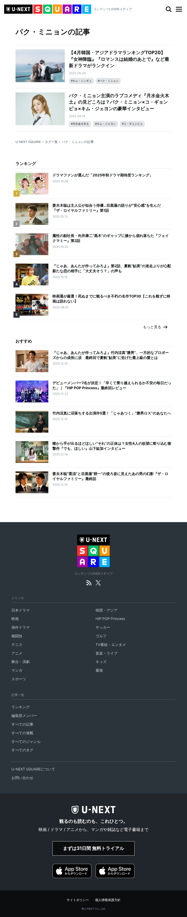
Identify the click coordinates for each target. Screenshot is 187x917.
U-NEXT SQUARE (28, 142)
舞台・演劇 (20, 662)
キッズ (101, 662)
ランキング (20, 707)
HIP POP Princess (110, 619)
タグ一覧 (51, 142)
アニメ (16, 653)
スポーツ (18, 679)
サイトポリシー (78, 900)
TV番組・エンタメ (111, 645)
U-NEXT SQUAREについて (33, 769)
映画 (15, 619)
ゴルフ (101, 636)
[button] (179, 9)
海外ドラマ (20, 627)
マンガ (16, 670)
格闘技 (16, 636)
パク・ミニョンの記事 (78, 142)
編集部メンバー (24, 716)
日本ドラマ (20, 610)
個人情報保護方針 (108, 900)
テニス (16, 645)
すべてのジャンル (26, 741)
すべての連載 (22, 733)
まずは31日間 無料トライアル (93, 848)
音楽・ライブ (106, 653)
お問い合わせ (22, 778)
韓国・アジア (106, 610)
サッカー (103, 627)
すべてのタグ (22, 750)
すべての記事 (22, 724)
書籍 (99, 670)
